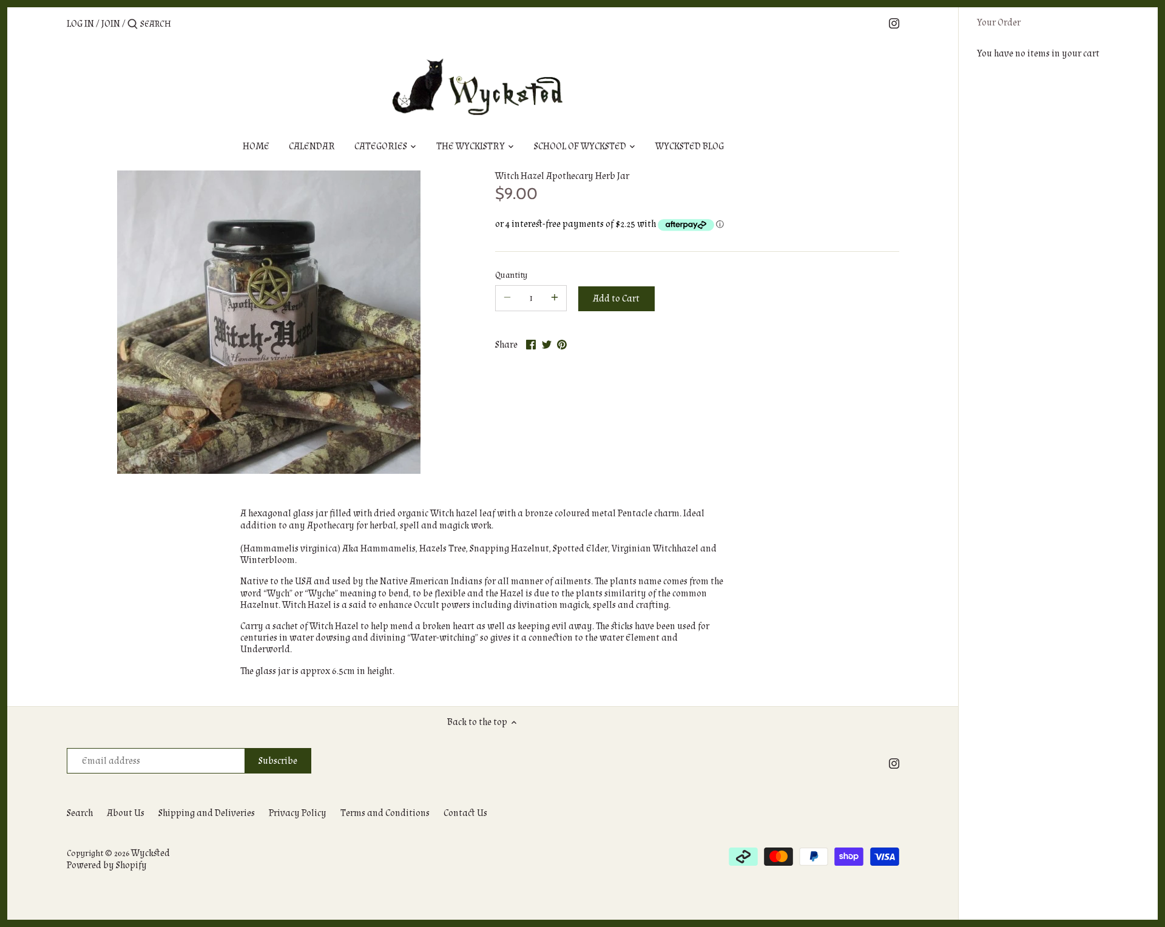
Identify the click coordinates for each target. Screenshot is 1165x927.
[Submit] (132, 25)
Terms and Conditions (385, 813)
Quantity (511, 275)
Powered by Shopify (107, 865)
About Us (125, 813)
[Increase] (554, 298)
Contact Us (465, 813)
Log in (80, 24)
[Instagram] (894, 23)
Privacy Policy (297, 813)
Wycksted (150, 853)
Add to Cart (616, 298)
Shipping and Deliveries (206, 813)
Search (80, 813)
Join (110, 24)
